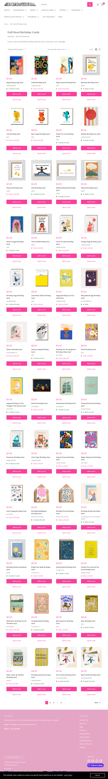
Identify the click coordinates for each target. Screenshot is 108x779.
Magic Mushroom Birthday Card (91, 458)
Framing (83, 730)
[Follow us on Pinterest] (100, 760)
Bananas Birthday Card (89, 82)
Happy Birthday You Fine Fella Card (65, 297)
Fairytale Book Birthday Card (40, 622)
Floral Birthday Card (88, 349)
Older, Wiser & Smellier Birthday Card (15, 676)
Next (96, 703)
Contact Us (84, 720)
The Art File (35, 573)
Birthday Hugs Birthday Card (15, 297)
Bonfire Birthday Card (39, 403)
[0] (102, 4)
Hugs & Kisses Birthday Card (65, 458)
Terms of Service (86, 744)
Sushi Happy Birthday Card (16, 511)
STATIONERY (32, 17)
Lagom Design (11, 85)
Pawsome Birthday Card (15, 457)
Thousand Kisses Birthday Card (91, 404)
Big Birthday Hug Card (14, 82)
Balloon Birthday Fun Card (90, 134)
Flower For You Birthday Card (65, 135)
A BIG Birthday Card (38, 82)
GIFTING (62, 10)
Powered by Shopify (10, 765)
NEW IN (7, 10)
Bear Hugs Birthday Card (40, 134)
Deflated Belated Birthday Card (65, 189)
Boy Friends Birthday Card (90, 675)
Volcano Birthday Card (89, 188)
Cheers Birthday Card (14, 349)
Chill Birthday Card (38, 188)
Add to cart (17, 94)
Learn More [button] (68, 775)
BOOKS (32, 10)
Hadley (8, 680)
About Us (83, 723)
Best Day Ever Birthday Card (64, 622)
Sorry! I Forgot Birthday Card (15, 243)
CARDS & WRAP (47, 10)
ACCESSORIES (19, 10)
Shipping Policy (85, 741)
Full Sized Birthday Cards (18, 24)
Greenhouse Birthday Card (66, 403)
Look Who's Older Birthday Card (41, 297)
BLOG (60, 17)
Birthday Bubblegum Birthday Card (39, 512)
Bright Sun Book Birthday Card (40, 568)
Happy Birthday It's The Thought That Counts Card (16, 404)
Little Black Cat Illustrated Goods (90, 518)
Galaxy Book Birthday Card (66, 567)
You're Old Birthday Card (40, 242)
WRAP (83, 85)
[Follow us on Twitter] (92, 760)
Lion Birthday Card (13, 134)
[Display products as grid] (96, 49)
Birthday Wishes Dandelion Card (16, 568)
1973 (57, 85)
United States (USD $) (12, 757)
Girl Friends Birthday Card (66, 675)
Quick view (17, 100)
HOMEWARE (75, 10)
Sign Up (83, 747)
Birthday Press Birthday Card (65, 512)
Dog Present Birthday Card (66, 82)
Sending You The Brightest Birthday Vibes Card (66, 351)
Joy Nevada (35, 406)
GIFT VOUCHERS (49, 17)
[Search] (89, 4)
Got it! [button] (97, 775)
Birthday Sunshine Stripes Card (41, 676)
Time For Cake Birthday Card (65, 243)
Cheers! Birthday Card (14, 188)
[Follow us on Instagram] (96, 760)
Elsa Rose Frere (61, 678)
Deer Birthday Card (88, 621)
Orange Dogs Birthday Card (91, 242)
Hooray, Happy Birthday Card (40, 351)
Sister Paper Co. (86, 301)
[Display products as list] (100, 49)
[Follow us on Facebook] (88, 760)
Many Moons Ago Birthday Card (90, 297)
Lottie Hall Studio (37, 517)
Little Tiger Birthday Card (40, 457)
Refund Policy (85, 737)
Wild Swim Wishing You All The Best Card (16, 622)
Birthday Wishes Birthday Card (90, 512)
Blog (81, 727)
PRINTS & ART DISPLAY (13, 17)
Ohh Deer (59, 355)
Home (6, 24)
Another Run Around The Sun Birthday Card (90, 568)
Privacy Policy (85, 734)
